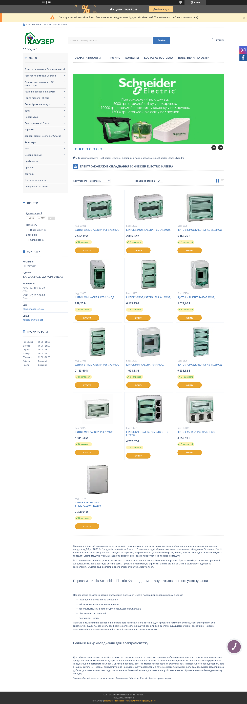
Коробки (29, 129)
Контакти (29, 174)
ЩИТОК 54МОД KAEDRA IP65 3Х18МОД (97, 364)
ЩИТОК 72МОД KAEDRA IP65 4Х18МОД (199, 364)
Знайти (162, 40)
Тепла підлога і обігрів (37, 98)
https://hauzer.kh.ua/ (33, 309)
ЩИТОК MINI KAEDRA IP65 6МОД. (145, 364)
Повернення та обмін (36, 186)
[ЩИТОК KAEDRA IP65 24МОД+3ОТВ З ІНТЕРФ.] (148, 409)
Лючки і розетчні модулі (37, 104)
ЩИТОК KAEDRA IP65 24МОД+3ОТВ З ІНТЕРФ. (147, 433)
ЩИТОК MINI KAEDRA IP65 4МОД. (196, 297)
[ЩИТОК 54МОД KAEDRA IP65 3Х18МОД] (97, 342)
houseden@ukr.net (33, 319)
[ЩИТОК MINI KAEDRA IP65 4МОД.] (199, 274)
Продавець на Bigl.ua (123, 698)
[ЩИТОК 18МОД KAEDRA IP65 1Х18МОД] (148, 207)
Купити (87, 251)
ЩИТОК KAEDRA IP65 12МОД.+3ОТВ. (198, 432)
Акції (27, 148)
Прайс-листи (31, 161)
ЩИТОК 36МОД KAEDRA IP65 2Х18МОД (199, 230)
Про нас (29, 167)
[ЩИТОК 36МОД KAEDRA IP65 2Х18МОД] (199, 207)
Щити (27, 110)
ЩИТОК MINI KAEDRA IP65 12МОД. (94, 432)
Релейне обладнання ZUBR (40, 91)
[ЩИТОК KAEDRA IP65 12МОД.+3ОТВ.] (199, 409)
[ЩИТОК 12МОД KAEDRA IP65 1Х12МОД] (97, 207)
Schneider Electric (110, 158)
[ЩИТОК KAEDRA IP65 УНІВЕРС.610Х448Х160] (97, 480)
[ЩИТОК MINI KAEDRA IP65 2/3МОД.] (97, 274)
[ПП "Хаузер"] (45, 38)
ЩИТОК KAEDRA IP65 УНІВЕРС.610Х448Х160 (88, 504)
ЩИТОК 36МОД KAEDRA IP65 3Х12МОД (148, 297)
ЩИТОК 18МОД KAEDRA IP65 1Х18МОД (148, 230)
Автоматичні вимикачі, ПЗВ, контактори (40, 84)
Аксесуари (30, 142)
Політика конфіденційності (143, 701)
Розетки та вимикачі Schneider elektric (45, 69)
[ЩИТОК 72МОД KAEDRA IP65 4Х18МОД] (199, 342)
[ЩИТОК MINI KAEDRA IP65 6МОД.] (148, 342)
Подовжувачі (31, 117)
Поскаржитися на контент (116, 701)
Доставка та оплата (35, 180)
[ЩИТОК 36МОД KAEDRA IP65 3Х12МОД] (148, 274)
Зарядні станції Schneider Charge (43, 136)
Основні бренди (33, 155)
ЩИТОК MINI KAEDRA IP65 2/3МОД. (95, 297)
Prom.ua (139, 695)
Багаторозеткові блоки (37, 123)
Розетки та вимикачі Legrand (40, 75)
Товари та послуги (87, 57)
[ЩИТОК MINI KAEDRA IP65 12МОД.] (97, 409)
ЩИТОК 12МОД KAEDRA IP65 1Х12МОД (97, 230)
